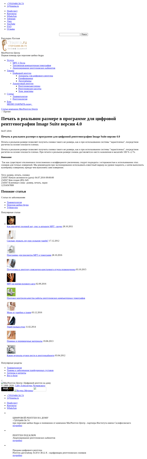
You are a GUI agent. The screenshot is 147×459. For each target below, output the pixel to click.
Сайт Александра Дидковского (30, 385)
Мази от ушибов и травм (19, 312)
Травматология (20, 96)
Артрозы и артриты (16, 373)
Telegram (11, 18)
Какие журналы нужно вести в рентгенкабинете (30, 355)
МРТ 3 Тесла (19, 63)
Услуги (10, 60)
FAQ (9, 26)
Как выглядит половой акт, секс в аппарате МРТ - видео (34, 226)
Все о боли (12, 375)
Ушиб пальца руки (16, 327)
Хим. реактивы (25, 91)
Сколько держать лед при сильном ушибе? (27, 241)
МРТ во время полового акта (21, 284)
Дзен (9, 21)
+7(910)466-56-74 (15, 3)
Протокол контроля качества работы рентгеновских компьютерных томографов (46, 298)
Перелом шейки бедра (18, 205)
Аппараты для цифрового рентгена (35, 76)
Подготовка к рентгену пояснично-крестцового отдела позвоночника (41, 269)
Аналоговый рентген (23, 83)
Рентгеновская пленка (29, 86)
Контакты (12, 13)
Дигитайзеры (24, 81)
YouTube (11, 24)
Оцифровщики (25, 78)
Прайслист (12, 11)
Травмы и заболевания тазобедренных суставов (30, 370)
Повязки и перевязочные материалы (24, 341)
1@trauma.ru (13, 6)
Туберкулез (12, 207)
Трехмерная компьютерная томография (32, 65)
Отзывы (11, 29)
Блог (9, 101)
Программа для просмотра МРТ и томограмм (29, 255)
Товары (10, 70)
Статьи (10, 94)
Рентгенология (20, 99)
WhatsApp (12, 16)
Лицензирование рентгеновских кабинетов (34, 68)
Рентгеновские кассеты (29, 88)
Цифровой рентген (22, 73)
